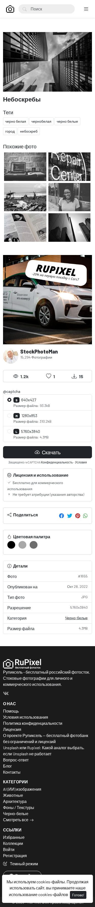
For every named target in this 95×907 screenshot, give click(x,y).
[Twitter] (69, 516)
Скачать (51, 452)
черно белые (67, 121)
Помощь (11, 710)
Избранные (14, 837)
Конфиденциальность (57, 462)
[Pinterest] (77, 516)
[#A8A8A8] (22, 545)
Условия (81, 462)
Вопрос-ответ (16, 759)
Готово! (78, 895)
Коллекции (13, 843)
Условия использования (25, 717)
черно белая (15, 121)
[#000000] (11, 545)
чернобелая (41, 121)
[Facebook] (61, 516)
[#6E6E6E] (33, 545)
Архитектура (15, 801)
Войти (8, 849)
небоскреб (28, 131)
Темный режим (23, 863)
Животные (13, 795)
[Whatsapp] (85, 516)
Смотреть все (15, 819)
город (10, 131)
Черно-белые (76, 618)
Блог (7, 765)
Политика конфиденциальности (32, 723)
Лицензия (12, 729)
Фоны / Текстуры (18, 807)
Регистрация (15, 855)
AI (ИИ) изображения (22, 789)
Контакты (12, 772)
